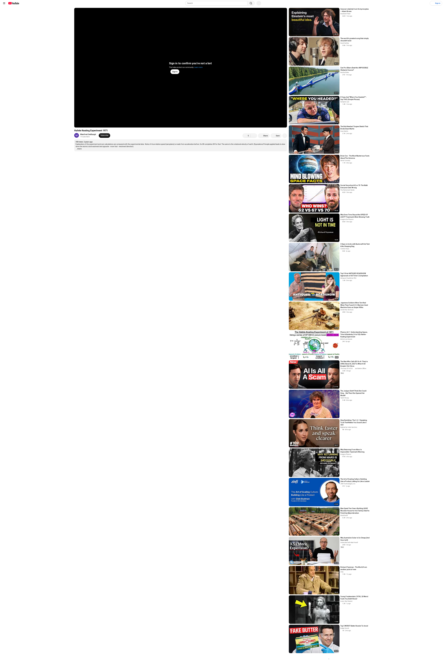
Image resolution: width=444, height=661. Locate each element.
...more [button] (79, 149)
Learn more (198, 67)
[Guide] (4, 3)
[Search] (251, 3)
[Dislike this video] (254, 135)
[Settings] (426, 3)
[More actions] (284, 135)
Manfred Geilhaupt (88, 134)
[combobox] (217, 3)
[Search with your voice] (258, 3)
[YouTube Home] (13, 3)
